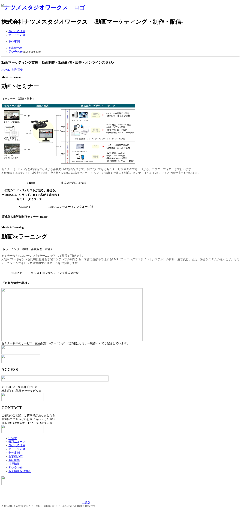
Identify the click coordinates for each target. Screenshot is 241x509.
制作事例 (14, 41)
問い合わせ (15, 51)
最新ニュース (16, 441)
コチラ (86, 502)
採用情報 (14, 463)
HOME (5, 69)
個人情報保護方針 (19, 471)
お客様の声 (15, 47)
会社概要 (14, 460)
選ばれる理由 (16, 31)
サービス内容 (16, 34)
